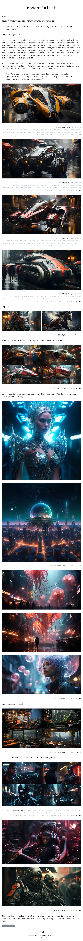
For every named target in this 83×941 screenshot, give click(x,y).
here (4, 921)
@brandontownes (18, 810)
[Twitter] (43, 932)
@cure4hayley (61, 752)
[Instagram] (40, 932)
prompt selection (8, 926)
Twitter (78, 135)
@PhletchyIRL (61, 335)
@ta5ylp (63, 698)
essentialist (41, 7)
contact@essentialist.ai (44, 937)
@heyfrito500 (61, 388)
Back (5, 16)
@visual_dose (61, 566)
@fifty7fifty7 (23, 64)
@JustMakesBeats (60, 910)
